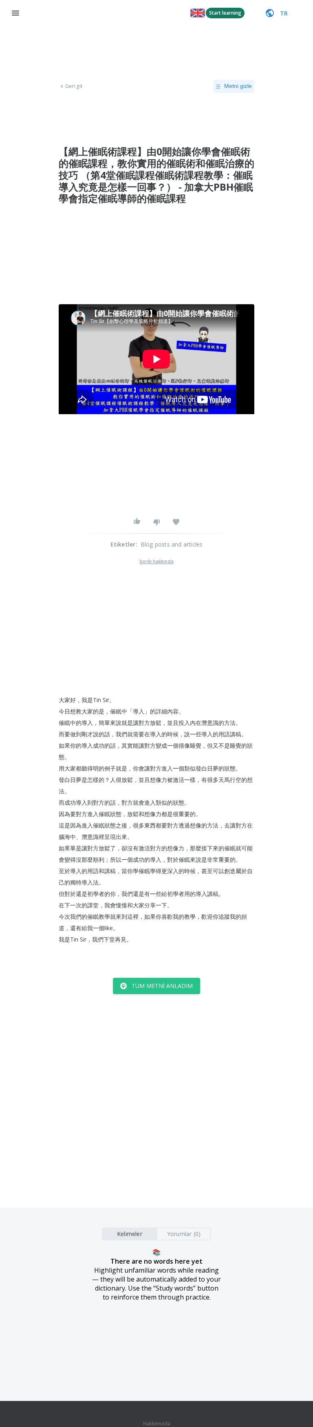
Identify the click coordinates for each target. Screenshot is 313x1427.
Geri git (73, 86)
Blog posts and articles (172, 544)
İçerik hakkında (156, 561)
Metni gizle (238, 86)
